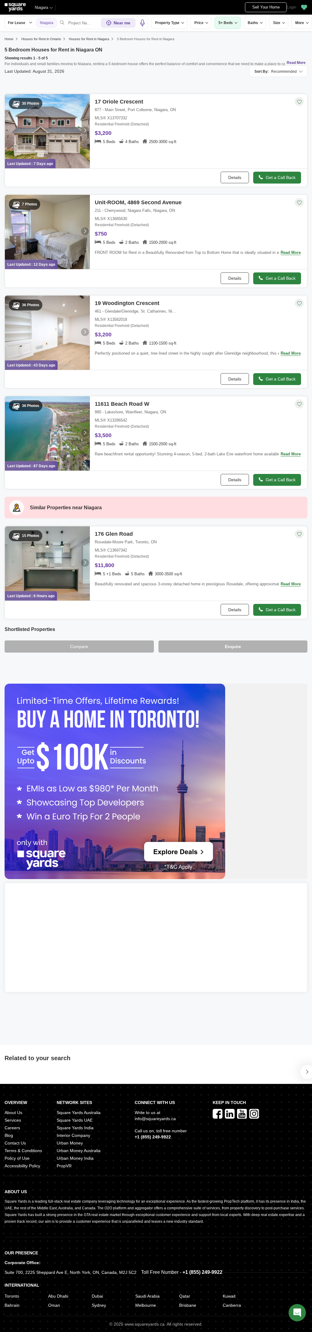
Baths (253, 23)
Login (291, 7)
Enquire (233, 646)
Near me (122, 22)
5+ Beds (225, 23)
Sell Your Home (266, 7)
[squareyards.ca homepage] (15, 7)
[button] (304, 7)
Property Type (167, 23)
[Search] (62, 22)
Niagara (41, 7)
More (299, 23)
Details (234, 177)
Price (199, 23)
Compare (79, 646)
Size (276, 23)
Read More (296, 63)
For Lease (16, 23)
